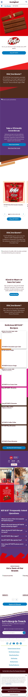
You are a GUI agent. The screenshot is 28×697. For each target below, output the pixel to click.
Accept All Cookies (14, 688)
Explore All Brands (15, 604)
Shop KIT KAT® (14, 53)
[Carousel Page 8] (19, 214)
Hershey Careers (14, 661)
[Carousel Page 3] (12, 214)
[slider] (14, 198)
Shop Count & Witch (14, 144)
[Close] (26, 675)
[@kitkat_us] (11, 457)
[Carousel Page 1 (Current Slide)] (9, 214)
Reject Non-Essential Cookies (14, 691)
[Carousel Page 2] (10, 214)
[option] (14, 195)
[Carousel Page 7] (17, 214)
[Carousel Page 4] (13, 214)
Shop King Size (14, 294)
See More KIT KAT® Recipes (14, 447)
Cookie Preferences (14, 694)
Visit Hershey (14, 658)
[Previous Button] (5, 214)
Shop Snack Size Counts (14, 148)
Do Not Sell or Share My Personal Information (14, 671)
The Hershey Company (14, 652)
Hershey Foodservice (14, 665)
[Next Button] (23, 214)
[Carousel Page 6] (16, 214)
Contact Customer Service (14, 648)
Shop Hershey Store (14, 655)
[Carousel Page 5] (14, 214)
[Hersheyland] (1, 6)
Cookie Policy (8, 683)
